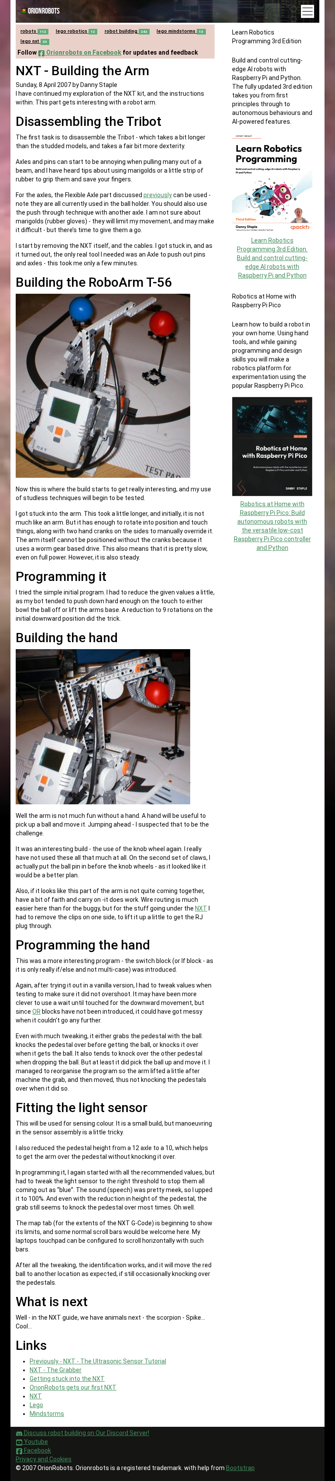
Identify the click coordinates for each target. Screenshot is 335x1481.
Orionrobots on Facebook (83, 52)
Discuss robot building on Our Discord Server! (86, 1432)
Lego (36, 1404)
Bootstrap (240, 1467)
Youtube (35, 1441)
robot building (126, 31)
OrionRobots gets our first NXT (73, 1387)
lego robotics (75, 31)
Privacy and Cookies (44, 1459)
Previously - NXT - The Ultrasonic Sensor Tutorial (98, 1361)
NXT (201, 908)
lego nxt (34, 41)
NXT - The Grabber (56, 1369)
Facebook (37, 1450)
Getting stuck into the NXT (67, 1378)
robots (33, 31)
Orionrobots (44, 11)
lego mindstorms (180, 31)
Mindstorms (47, 1413)
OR (36, 1011)
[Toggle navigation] (307, 11)
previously (158, 194)
